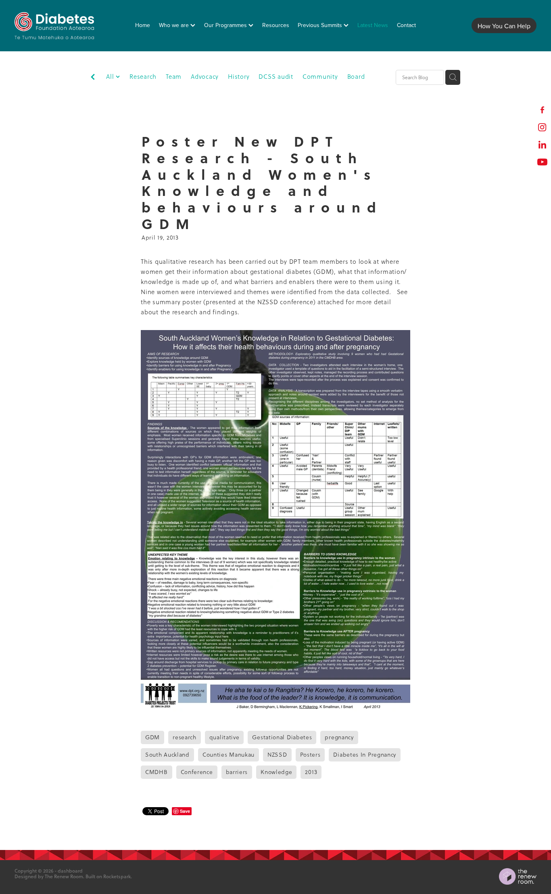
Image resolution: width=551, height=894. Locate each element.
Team (174, 76)
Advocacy (205, 76)
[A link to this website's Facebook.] (542, 109)
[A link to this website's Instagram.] (542, 127)
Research (143, 76)
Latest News (372, 25)
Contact (406, 25)
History (238, 76)
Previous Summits (321, 25)
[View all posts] (93, 77)
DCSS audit (276, 76)
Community (320, 76)
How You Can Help (504, 25)
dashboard (70, 870)
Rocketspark (117, 876)
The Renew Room (64, 876)
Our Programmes (226, 25)
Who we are (174, 25)
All (111, 76)
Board (356, 76)
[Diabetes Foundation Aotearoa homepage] (67, 25)
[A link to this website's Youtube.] (542, 161)
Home (142, 25)
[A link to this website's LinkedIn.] (542, 144)
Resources (275, 25)
